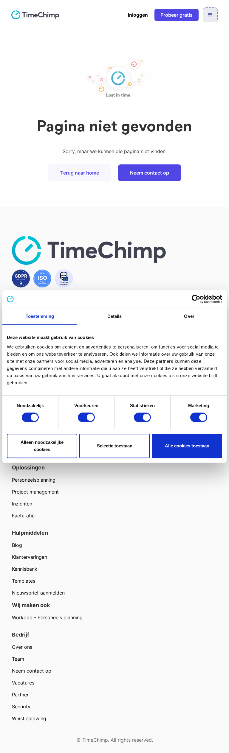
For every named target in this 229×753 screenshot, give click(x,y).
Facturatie (23, 516)
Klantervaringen (29, 557)
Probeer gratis (176, 15)
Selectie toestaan (114, 445)
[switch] (86, 417)
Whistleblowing (29, 718)
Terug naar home (79, 173)
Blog (17, 545)
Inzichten (22, 504)
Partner (20, 695)
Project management (35, 492)
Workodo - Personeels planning (47, 617)
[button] (210, 14)
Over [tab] (189, 316)
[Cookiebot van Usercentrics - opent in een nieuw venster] (196, 299)
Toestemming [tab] (40, 316)
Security (21, 707)
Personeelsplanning (33, 480)
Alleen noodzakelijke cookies (42, 446)
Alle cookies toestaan (187, 445)
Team (18, 659)
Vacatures (23, 683)
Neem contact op (149, 173)
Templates (23, 581)
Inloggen (138, 15)
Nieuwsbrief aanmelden (38, 593)
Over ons (22, 647)
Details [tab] (114, 316)
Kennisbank (24, 569)
